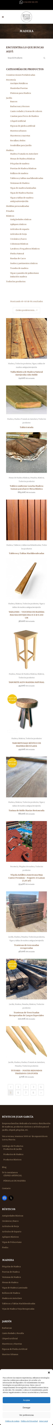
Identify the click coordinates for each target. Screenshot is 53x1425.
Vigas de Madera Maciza (21, 193)
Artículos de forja (18, 234)
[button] (49, 1372)
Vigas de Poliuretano (12, 1242)
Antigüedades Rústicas (12, 1216)
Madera (9, 150)
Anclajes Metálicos (19, 83)
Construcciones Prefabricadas (20, 75)
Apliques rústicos (18, 224)
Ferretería (11, 80)
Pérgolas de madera (19, 163)
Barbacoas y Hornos (19, 106)
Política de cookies (12, 1421)
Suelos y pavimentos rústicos (24, 263)
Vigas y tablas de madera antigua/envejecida (26, 941)
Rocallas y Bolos (17, 140)
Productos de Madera (13, 1154)
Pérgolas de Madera (11, 1266)
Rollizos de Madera (11, 1293)
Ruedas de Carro (18, 258)
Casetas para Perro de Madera (24, 116)
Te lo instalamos (10, 1172)
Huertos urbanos (18, 131)
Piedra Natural (17, 253)
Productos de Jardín (12, 1149)
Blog (4, 1167)
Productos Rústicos (12, 1159)
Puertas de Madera (11, 1272)
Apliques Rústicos (10, 1237)
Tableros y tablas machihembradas (26, 178)
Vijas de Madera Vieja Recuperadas (18, 1309)
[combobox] (26, 310)
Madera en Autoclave (12, 1298)
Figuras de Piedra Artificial (14, 1349)
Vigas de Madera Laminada (14, 1287)
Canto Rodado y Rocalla (13, 1333)
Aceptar (26, 1400)
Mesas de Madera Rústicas (22, 158)
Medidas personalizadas (17, 206)
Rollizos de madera (19, 173)
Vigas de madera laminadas (23, 188)
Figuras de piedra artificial (22, 126)
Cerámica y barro (18, 239)
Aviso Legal (43, 1421)
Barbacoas (7, 1328)
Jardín (9, 98)
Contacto (6, 1188)
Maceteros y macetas (20, 135)
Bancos (13, 101)
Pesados (10, 211)
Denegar (26, 1407)
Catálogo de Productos (12, 1146)
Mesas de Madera (10, 1282)
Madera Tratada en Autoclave (24, 154)
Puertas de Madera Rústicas (23, 168)
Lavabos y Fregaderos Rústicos (25, 248)
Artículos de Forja (10, 1226)
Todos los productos (15, 281)
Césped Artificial (18, 121)
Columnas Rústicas (19, 244)
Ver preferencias (26, 1415)
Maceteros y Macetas (12, 1344)
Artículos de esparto (19, 229)
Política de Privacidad (29, 1421)
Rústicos (10, 216)
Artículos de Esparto (11, 1231)
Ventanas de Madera (19, 183)
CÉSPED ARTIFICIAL (12, 1175)
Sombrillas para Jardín (21, 145)
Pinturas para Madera (20, 93)
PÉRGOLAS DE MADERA (14, 1181)
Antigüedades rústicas (20, 219)
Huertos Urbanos (10, 1354)
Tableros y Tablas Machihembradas (18, 1303)
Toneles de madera (19, 268)
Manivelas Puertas (19, 88)
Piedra (5, 1247)
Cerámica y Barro (10, 1221)
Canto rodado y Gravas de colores (26, 111)
